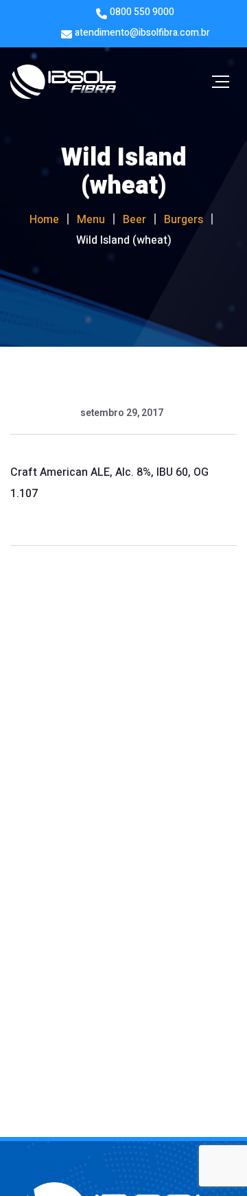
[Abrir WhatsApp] (212, 1161)
